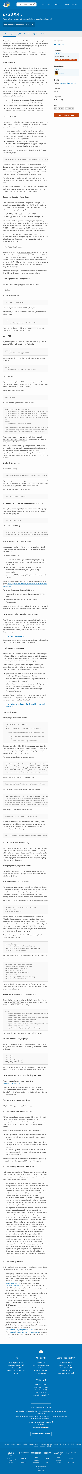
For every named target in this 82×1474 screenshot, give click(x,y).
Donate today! (41, 1413)
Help (43, 4)
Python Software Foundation (40, 1419)
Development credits (65, 1373)
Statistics (41, 1368)
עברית (36, 1446)
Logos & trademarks (41, 1370)
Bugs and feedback (66, 1363)
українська (43, 1444)
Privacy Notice (40, 1392)
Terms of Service (40, 1385)
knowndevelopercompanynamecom (19, 1330)
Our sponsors (41, 1373)
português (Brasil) (33, 1444)
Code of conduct (40, 1390)
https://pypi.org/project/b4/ (15, 636)
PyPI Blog (40, 1363)
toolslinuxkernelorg (10, 1083)
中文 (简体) (63, 1444)
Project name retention (15, 1370)
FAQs (16, 1373)
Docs (50, 4)
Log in (67, 4)
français (19, 1444)
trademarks (59, 1417)
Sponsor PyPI (66, 1370)
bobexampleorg (13, 1285)
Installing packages (15, 1363)
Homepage (60, 44)
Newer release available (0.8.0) (66, 60)
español (13, 1444)
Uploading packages (15, 1365)
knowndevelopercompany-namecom (23, 1332)
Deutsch (56, 1444)
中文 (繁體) (71, 1444)
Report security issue (41, 1387)
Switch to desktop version (41, 1434)
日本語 (25, 1444)
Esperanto (42, 1446)
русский (78, 1444)
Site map (41, 1424)
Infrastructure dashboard (40, 1365)
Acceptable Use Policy (40, 1395)
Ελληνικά (49, 1444)
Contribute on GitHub (65, 1365)
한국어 (49, 1446)
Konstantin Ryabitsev (67, 83)
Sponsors (58, 4)
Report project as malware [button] (67, 115)
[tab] (9, 34)
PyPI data (58, 53)
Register (75, 4)
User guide (15, 1368)
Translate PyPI (65, 1368)
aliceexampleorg (12, 1283)
